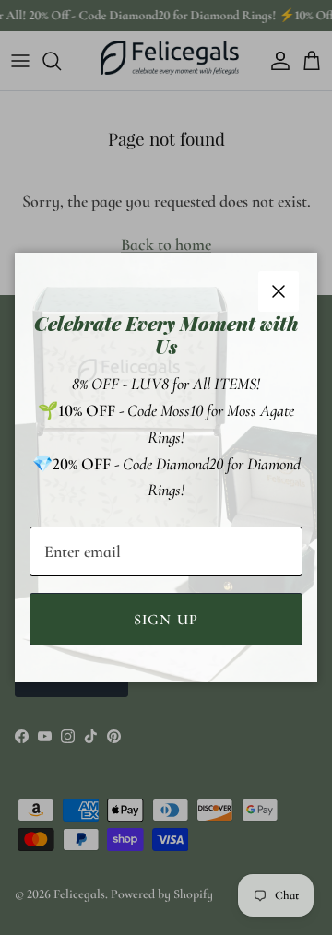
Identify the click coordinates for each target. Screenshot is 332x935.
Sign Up (166, 619)
